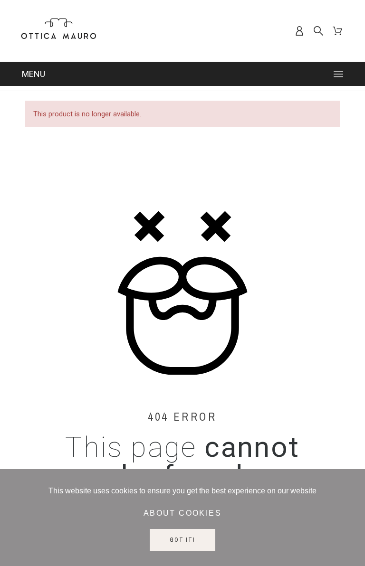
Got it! (182, 540)
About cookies (182, 513)
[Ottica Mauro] (58, 31)
